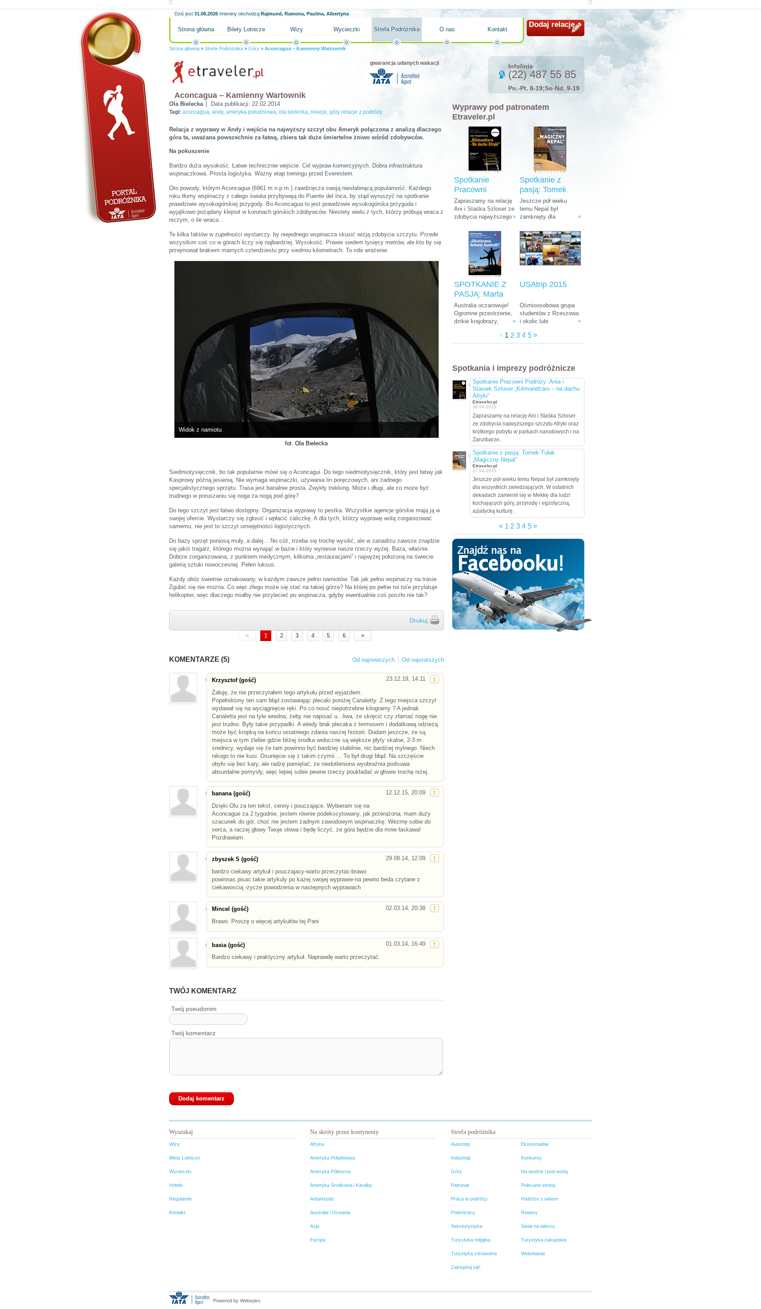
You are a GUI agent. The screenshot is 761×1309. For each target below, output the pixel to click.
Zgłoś (434, 679)
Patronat (460, 1185)
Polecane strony (538, 1185)
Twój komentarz (193, 1033)
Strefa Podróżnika (397, 29)
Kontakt (497, 29)
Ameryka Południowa (332, 1157)
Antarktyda (321, 1198)
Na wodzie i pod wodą (544, 1171)
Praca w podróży (469, 1198)
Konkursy (531, 1157)
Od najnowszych (373, 659)
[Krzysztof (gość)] (182, 688)
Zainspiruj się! (465, 1267)
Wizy (296, 29)
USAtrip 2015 (543, 284)
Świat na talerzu (538, 1226)
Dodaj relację (552, 24)
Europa (317, 1239)
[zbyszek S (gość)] (182, 867)
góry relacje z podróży (355, 112)
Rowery (529, 1212)
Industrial (460, 1157)
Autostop (460, 1144)
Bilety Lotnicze (246, 29)
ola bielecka (293, 112)
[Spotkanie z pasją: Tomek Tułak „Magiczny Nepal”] (550, 149)
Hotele (176, 1185)
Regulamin (180, 1198)
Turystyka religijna (470, 1239)
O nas (447, 29)
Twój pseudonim (194, 1008)
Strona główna (196, 29)
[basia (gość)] (182, 953)
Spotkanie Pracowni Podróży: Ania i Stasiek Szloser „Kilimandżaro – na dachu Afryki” (526, 388)
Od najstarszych (423, 659)
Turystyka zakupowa (543, 1239)
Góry (253, 48)
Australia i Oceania (330, 1212)
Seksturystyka (466, 1226)
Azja (314, 1226)
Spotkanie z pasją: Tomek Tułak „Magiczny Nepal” (514, 456)
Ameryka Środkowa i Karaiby (341, 1185)
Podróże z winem (539, 1198)
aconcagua (195, 112)
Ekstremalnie (535, 1144)
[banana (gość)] (182, 801)
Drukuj (419, 620)
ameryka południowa (251, 112)
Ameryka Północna (330, 1171)
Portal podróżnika (117, 117)
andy (217, 112)
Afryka (317, 1144)
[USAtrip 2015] (550, 254)
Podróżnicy (463, 1212)
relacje (318, 112)
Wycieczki (346, 29)
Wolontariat (533, 1253)
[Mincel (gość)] (182, 917)
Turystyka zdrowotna (474, 1253)
